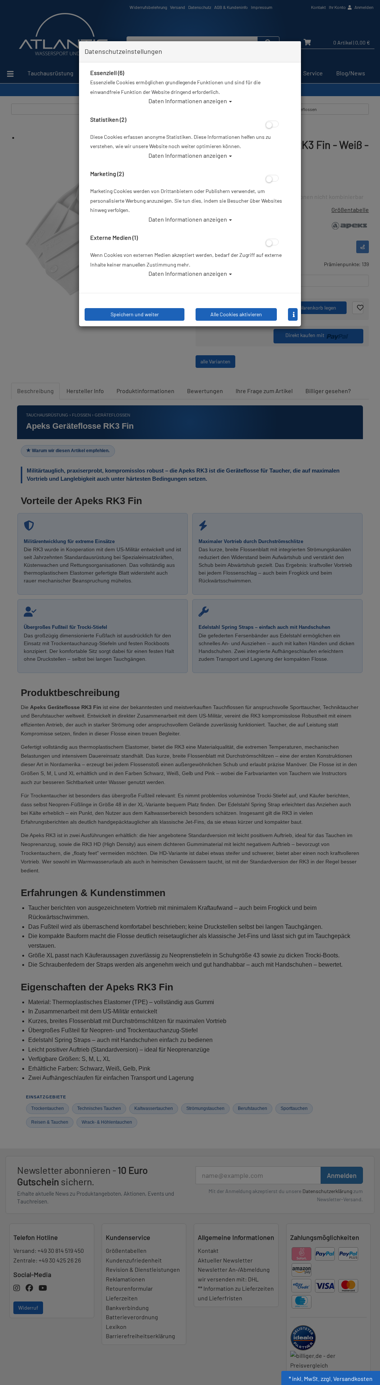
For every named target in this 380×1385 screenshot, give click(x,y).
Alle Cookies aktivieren (236, 314)
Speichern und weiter (135, 314)
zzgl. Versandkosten (347, 1378)
